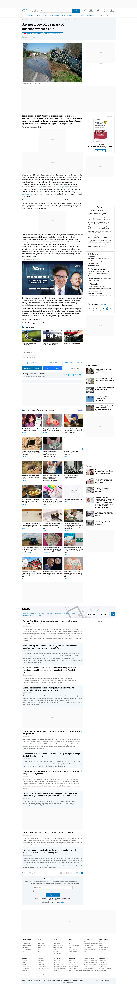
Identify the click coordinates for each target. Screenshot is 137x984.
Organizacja (25, 960)
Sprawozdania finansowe (90, 949)
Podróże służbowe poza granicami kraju (99, 295)
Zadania (24, 964)
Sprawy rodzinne (57, 941)
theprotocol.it (102, 970)
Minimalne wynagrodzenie (90, 962)
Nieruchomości (91, 15)
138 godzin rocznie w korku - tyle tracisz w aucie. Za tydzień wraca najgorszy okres (99, 227)
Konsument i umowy (58, 945)
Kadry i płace (25, 968)
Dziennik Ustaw (57, 960)
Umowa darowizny (93, 280)
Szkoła (39, 962)
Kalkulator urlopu (93, 263)
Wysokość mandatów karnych (96, 291)
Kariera (75, 980)
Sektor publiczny (54, 15)
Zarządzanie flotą (45, 20)
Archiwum (101, 962)
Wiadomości (102, 941)
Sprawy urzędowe (57, 947)
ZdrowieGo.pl (102, 960)
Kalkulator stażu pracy (74, 968)
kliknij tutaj (61, 902)
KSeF (109, 15)
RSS (81, 980)
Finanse (101, 945)
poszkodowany (27, 194)
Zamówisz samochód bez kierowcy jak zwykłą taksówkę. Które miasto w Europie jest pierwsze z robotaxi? (99, 223)
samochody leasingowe (29, 357)
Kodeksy (55, 970)
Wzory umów (102, 966)
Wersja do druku (33, 362)
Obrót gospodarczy (27, 945)
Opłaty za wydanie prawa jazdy (97, 286)
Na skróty (102, 958)
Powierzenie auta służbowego (96, 276)
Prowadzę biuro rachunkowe (91, 943)
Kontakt (88, 980)
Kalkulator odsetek (73, 966)
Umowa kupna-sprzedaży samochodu (98, 271)
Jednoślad (66, 613)
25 (93, 308)
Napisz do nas (54, 362)
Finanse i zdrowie (72, 951)
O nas (23, 980)
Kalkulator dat (71, 960)
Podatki (24, 941)
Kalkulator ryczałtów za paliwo (96, 261)
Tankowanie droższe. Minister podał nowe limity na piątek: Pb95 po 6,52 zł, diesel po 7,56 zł (99, 232)
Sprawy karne (56, 943)
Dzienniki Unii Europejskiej (59, 966)
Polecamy (89, 466)
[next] (82, 873)
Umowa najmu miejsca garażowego (98, 273)
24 (90, 308)
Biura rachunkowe (89, 939)
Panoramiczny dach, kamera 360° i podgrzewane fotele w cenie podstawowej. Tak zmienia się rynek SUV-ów (99, 214)
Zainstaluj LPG (26, 615)
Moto (82, 15)
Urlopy (39, 947)
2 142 (77, 872)
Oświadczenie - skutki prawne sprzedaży (99, 278)
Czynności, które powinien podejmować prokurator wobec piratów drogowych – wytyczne (99, 236)
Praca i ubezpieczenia (74, 945)
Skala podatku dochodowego (91, 970)
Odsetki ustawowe (88, 968)
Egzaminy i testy (42, 966)
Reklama (95, 980)
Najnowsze (100, 210)
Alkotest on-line (37, 615)
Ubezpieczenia (41, 945)
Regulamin (67, 980)
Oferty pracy (102, 972)
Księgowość (29, 15)
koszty (40, 189)
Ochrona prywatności (34, 980)
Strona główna (25, 20)
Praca (54, 949)
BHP (39, 949)
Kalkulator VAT (72, 964)
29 (107, 308)
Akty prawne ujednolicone (59, 968)
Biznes (45, 15)
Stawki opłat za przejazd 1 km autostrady (99, 288)
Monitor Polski (56, 962)
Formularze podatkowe (105, 968)
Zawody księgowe (26, 949)
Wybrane (108, 210)
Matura (39, 970)
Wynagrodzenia (41, 943)
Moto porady (33, 613)
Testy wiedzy (41, 974)
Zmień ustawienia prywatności (53, 980)
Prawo (64, 15)
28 (103, 308)
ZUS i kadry (25, 947)
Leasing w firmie (72, 949)
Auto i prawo (49, 613)
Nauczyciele (41, 964)
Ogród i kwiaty (103, 949)
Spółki (70, 943)
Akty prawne (56, 958)
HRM (39, 951)
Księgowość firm (26, 939)
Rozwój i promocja (26, 966)
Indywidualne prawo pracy (44, 941)
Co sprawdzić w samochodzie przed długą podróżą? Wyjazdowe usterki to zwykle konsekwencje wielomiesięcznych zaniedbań (99, 241)
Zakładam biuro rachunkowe (91, 941)
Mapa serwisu (105, 980)
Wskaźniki (94, 284)
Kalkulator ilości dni (93, 265)
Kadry (38, 15)
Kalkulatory (94, 254)
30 (110, 308)
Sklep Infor (55, 951)
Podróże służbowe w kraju (95, 293)
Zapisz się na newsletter (75, 362)
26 (97, 308)
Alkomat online (92, 256)
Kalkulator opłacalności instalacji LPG (98, 258)
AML (85, 951)
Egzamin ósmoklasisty (43, 972)
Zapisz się (53, 895)
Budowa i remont (103, 947)
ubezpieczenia (64, 187)
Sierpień (103, 304)
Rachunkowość (26, 943)
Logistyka (37, 20)
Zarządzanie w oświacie (44, 968)
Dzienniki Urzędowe (58, 964)
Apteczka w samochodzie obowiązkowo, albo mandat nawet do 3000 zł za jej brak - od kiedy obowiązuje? (99, 245)
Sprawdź (100, 151)
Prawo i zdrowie (57, 953)
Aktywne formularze (98, 269)
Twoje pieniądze (73, 15)
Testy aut (41, 613)
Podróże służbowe (88, 966)
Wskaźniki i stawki (89, 958)
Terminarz (94, 304)
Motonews (25, 613)
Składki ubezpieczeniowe (90, 964)
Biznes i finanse (72, 941)
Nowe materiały (91, 365)
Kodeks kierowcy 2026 (100, 146)
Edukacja (101, 15)
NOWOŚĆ (100, 144)
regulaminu (53, 891)
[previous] (61, 873)
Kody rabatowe (103, 964)
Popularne (92, 210)
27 (100, 308)
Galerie (73, 613)
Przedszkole (41, 960)
